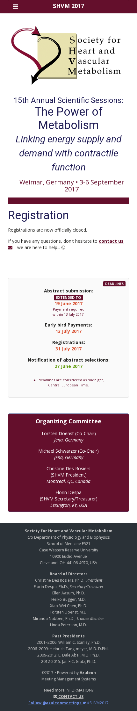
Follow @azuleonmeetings (55, 703)
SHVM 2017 (68, 6)
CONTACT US (70, 696)
